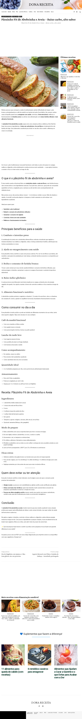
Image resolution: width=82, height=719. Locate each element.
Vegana (51, 613)
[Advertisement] (41, 37)
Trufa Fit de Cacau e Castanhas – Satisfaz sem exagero (51, 616)
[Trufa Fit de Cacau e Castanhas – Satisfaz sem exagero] (51, 606)
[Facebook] (74, 12)
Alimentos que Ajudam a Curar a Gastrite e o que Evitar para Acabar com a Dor (65, 673)
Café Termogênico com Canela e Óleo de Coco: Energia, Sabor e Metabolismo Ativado (73, 108)
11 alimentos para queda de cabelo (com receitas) (73, 98)
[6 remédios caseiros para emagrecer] (39, 655)
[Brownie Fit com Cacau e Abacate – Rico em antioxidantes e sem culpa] (71, 606)
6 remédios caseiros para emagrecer (38, 670)
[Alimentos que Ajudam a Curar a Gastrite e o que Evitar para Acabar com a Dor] (66, 655)
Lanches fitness (6, 16)
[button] (80, 12)
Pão (21, 16)
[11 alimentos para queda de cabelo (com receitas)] (63, 97)
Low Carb (15, 16)
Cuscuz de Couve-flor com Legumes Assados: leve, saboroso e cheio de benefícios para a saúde (73, 119)
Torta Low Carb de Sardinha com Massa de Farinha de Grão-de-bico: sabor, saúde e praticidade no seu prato (73, 87)
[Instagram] (77, 12)
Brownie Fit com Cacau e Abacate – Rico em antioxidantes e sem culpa (71, 617)
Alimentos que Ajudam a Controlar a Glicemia (70, 77)
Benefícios (63, 74)
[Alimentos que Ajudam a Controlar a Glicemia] (70, 66)
